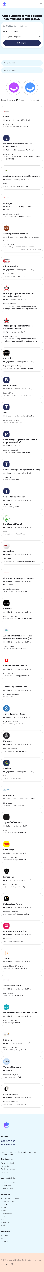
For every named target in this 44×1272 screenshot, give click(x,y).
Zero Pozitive (21, 1104)
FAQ (2, 1238)
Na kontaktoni (6, 1241)
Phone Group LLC (22, 649)
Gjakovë (8, 389)
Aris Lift (21, 805)
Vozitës (6, 958)
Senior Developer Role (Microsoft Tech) (21, 469)
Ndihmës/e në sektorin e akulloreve (20, 1012)
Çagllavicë (9, 270)
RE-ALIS (18, 1077)
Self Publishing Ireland (25, 368)
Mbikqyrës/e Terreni (12, 904)
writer (6, 116)
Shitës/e (7, 768)
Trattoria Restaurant (24, 619)
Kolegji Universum (22, 676)
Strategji (4, 1219)
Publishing (8, 358)
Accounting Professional (15, 686)
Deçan (8, 207)
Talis (17, 480)
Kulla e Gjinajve (23, 887)
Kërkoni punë (22, 43)
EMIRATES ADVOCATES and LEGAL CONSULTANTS (18, 145)
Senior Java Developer (14, 497)
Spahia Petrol (23, 860)
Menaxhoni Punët (7, 1188)
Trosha (17, 1023)
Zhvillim (4, 1225)
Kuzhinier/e (8, 849)
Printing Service (10, 266)
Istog (7, 120)
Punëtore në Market (12, 524)
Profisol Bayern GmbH (22, 452)
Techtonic (19, 941)
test (5, 412)
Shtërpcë (9, 237)
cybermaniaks (23, 591)
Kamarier (7, 608)
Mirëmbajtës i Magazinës (15, 931)
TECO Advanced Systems (25, 561)
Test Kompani (20, 423)
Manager (7, 203)
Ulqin (7, 150)
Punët (3, 1216)
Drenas (8, 416)
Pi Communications (22, 914)
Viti (6, 300)
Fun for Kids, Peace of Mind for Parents (21, 176)
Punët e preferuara (8, 1169)
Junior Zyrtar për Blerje (14, 714)
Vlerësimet (5, 1222)
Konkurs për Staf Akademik (16, 665)
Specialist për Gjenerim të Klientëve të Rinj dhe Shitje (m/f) (21, 441)
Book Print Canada (22, 276)
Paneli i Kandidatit (7, 1163)
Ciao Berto (22, 833)
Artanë (8, 180)
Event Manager (10, 1094)
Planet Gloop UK (22, 186)
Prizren (8, 473)
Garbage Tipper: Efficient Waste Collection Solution (18, 294)
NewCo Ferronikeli (22, 724)
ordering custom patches (15, 233)
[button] (41, 4)
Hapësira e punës (7, 1201)
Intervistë (4, 1204)
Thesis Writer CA (22, 127)
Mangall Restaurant (23, 1050)
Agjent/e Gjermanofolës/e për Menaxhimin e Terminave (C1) (17, 637)
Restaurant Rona (22, 751)
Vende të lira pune (12, 985)
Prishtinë (8, 446)
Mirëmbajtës (9, 795)
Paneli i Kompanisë (8, 1182)
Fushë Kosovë (10, 799)
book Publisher (10, 385)
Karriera (4, 1207)
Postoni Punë (6, 1185)
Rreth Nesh (5, 1235)
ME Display (19, 778)
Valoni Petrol (20, 534)
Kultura (3, 1210)
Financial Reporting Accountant (18, 578)
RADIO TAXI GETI (21, 968)
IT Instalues (8, 551)
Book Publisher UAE (24, 395)
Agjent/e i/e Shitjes (12, 822)
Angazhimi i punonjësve (10, 1198)
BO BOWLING (19, 996)
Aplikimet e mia (6, 1166)
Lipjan (7, 1043)
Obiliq (7, 826)
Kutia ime (4, 1172)
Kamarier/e (8, 877)
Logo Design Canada (23, 216)
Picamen (7, 1040)
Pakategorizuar (6, 1213)
